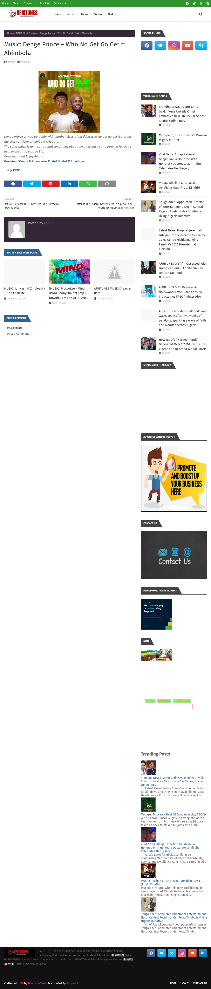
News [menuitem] (84, 14)
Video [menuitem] (98, 14)
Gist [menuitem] (110, 14)
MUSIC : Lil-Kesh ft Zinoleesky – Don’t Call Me (24, 291)
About (16, 3)
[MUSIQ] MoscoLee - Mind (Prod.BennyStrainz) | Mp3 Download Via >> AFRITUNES (68, 293)
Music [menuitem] (71, 14)
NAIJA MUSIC (23, 33)
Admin (11, 61)
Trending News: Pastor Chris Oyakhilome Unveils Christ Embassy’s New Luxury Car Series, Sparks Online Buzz (182, 114)
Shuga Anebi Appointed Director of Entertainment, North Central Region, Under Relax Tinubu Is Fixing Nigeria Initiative (181, 209)
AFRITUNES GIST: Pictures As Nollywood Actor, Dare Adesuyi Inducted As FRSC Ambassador (180, 291)
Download (11, 161)
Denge (23, 161)
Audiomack (60, 3)
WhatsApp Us (200, 983)
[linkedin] (203, 953)
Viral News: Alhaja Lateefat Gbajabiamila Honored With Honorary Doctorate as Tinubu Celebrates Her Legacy (180, 161)
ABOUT (150, 700)
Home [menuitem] (57, 14)
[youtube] (187, 45)
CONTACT (164, 700)
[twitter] (194, 3)
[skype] (207, 3)
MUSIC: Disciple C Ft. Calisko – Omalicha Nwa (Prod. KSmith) (179, 185)
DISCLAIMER (182, 700)
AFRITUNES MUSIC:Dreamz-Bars (112, 291)
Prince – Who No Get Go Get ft (49, 161)
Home (5, 3)
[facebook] (187, 3)
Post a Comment (18, 334)
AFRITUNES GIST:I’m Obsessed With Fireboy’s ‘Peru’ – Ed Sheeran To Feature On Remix (183, 268)
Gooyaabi (72, 983)
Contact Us (29, 3)
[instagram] (201, 3)
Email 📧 (45, 3)
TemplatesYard (37, 983)
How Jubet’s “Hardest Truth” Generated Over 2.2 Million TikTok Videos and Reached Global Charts (182, 344)
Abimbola (77, 161)
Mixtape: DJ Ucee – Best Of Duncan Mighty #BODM (183, 137)
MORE (186, 706)
